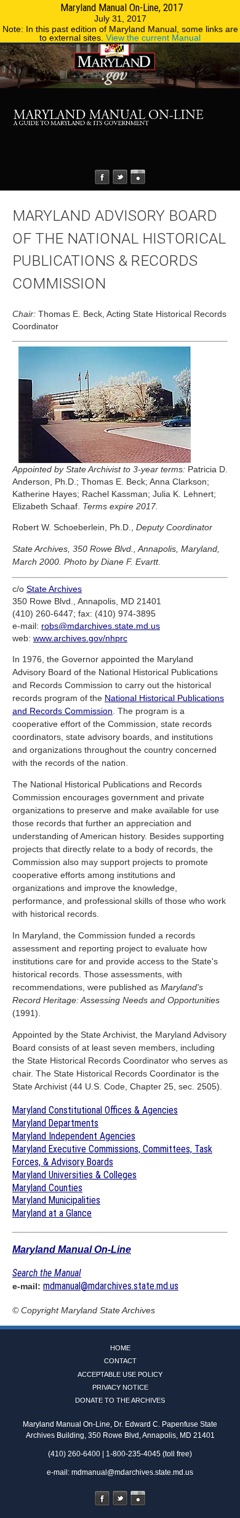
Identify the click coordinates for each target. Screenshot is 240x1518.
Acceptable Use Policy (120, 1374)
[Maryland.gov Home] (120, 66)
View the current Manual (153, 38)
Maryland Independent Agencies (73, 1136)
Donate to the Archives (120, 1400)
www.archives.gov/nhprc (80, 638)
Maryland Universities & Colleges (74, 1175)
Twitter (120, 177)
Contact (120, 1360)
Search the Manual (46, 1273)
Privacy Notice (120, 1387)
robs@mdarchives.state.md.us (100, 626)
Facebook (102, 177)
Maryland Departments (55, 1123)
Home (120, 1348)
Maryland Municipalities (56, 1200)
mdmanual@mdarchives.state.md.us (110, 1286)
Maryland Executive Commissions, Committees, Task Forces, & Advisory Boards (112, 1155)
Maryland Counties (47, 1188)
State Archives (54, 589)
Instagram (137, 177)
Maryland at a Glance (52, 1213)
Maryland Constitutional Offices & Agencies (95, 1110)
